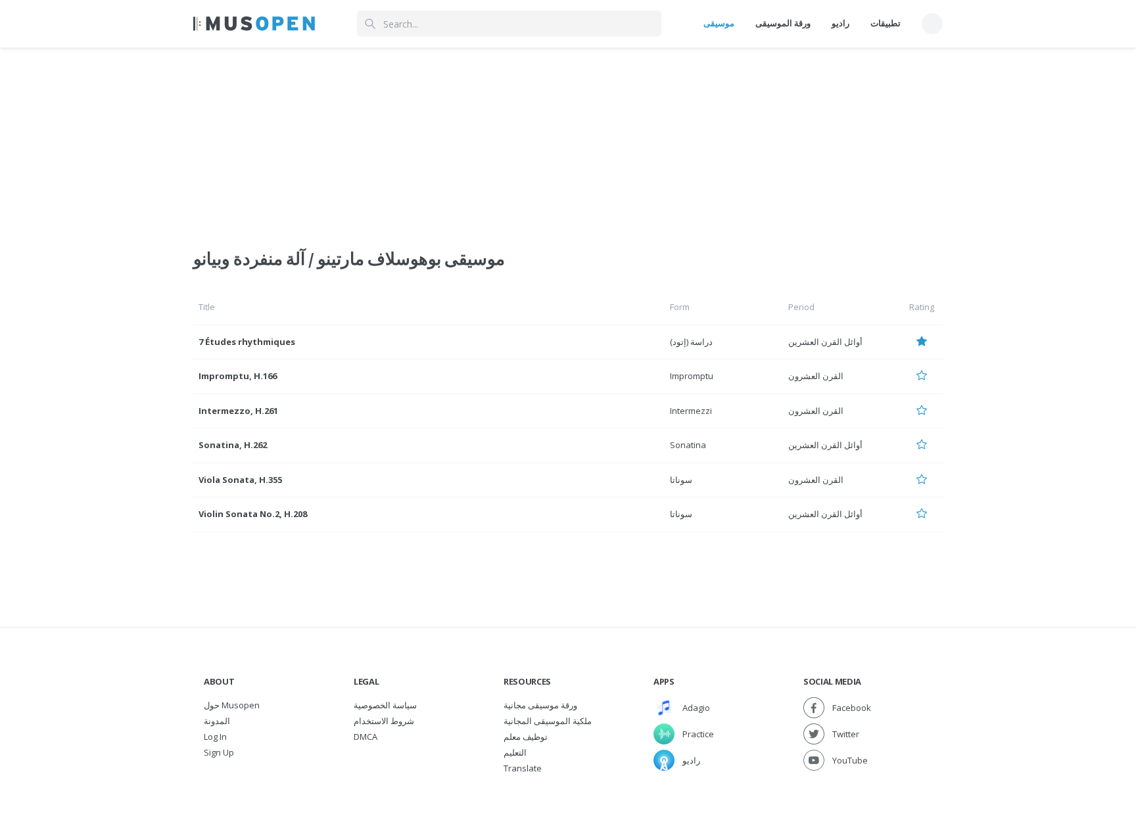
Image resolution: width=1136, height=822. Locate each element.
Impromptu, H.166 (238, 376)
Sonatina (688, 445)
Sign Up (219, 752)
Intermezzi (691, 411)
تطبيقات (885, 23)
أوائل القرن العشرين (825, 342)
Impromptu (691, 376)
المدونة (217, 721)
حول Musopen (232, 705)
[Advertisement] (568, 140)
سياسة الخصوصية (385, 705)
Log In (215, 736)
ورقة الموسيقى (783, 23)
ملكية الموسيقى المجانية (548, 721)
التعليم (515, 752)
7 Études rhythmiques (247, 342)
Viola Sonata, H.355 (240, 480)
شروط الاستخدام (384, 721)
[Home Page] (254, 23)
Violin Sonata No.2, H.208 (253, 514)
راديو (840, 23)
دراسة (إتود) (691, 342)
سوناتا (681, 480)
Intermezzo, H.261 (238, 411)
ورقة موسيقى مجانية (540, 705)
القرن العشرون (815, 376)
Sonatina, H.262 (233, 445)
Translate (523, 768)
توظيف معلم (526, 736)
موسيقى (718, 23)
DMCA (365, 736)
